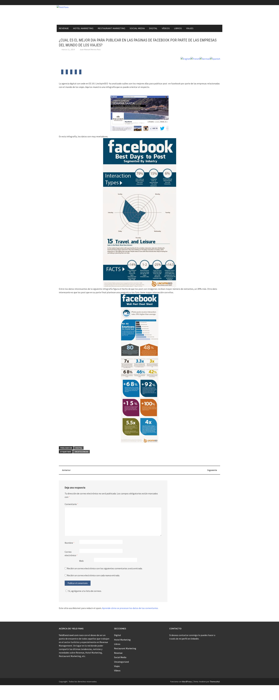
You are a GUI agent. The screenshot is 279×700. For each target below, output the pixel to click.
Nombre (69, 542)
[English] (186, 58)
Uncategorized (81, 452)
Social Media (137, 28)
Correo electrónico (71, 553)
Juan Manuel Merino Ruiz (90, 49)
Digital (153, 28)
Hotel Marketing (83, 28)
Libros (178, 28)
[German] (205, 58)
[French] (195, 58)
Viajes (189, 28)
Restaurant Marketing (111, 28)
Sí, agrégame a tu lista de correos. (85, 590)
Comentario (71, 504)
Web (81, 560)
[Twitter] (62, 72)
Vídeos (166, 28)
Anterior (66, 470)
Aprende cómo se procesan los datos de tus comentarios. (130, 608)
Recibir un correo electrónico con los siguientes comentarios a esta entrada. (104, 568)
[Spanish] (215, 58)
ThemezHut (215, 681)
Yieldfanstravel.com (69, 635)
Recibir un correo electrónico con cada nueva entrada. (93, 575)
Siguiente (212, 470)
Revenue (64, 28)
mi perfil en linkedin (189, 638)
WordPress (187, 681)
